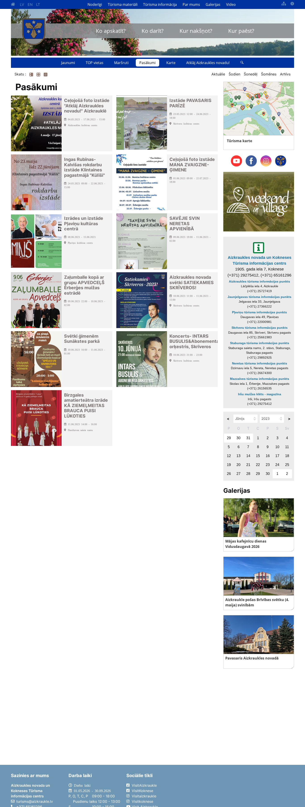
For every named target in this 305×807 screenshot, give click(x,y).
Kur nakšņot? (196, 30)
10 (277, 447)
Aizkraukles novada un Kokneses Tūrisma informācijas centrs (259, 260)
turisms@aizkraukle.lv (34, 801)
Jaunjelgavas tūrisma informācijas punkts (259, 297)
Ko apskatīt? (110, 30)
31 (248, 438)
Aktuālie (218, 74)
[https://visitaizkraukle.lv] (33, 32)
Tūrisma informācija (160, 4)
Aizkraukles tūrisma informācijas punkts (259, 281)
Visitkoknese (142, 801)
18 (287, 456)
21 (248, 465)
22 (258, 465)
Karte (170, 62)
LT (38, 4)
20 (238, 465)
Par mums (191, 4)
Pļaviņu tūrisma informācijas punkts (259, 312)
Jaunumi (68, 62)
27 (238, 474)
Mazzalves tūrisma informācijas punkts (259, 379)
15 (258, 456)
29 (229, 438)
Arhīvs (285, 74)
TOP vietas (94, 62)
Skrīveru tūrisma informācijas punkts (260, 327)
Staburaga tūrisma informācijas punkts (259, 343)
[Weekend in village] (258, 201)
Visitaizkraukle (144, 796)
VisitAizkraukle (144, 785)
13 (238, 456)
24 (277, 465)
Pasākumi (147, 62)
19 (229, 465)
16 (268, 456)
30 (238, 438)
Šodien (234, 74)
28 (248, 474)
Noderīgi (95, 4)
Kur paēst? (241, 30)
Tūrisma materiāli (123, 4)
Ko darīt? (152, 30)
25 (287, 465)
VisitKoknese (142, 790)
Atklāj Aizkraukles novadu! (208, 62)
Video (231, 4)
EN (30, 4)
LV (22, 4)
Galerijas (213, 4)
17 (277, 456)
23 (268, 465)
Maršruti (121, 62)
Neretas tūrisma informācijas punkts (259, 363)
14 (248, 456)
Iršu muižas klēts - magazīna (259, 394)
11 (287, 447)
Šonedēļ (250, 74)
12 (229, 456)
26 (229, 474)
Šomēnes (268, 74)
